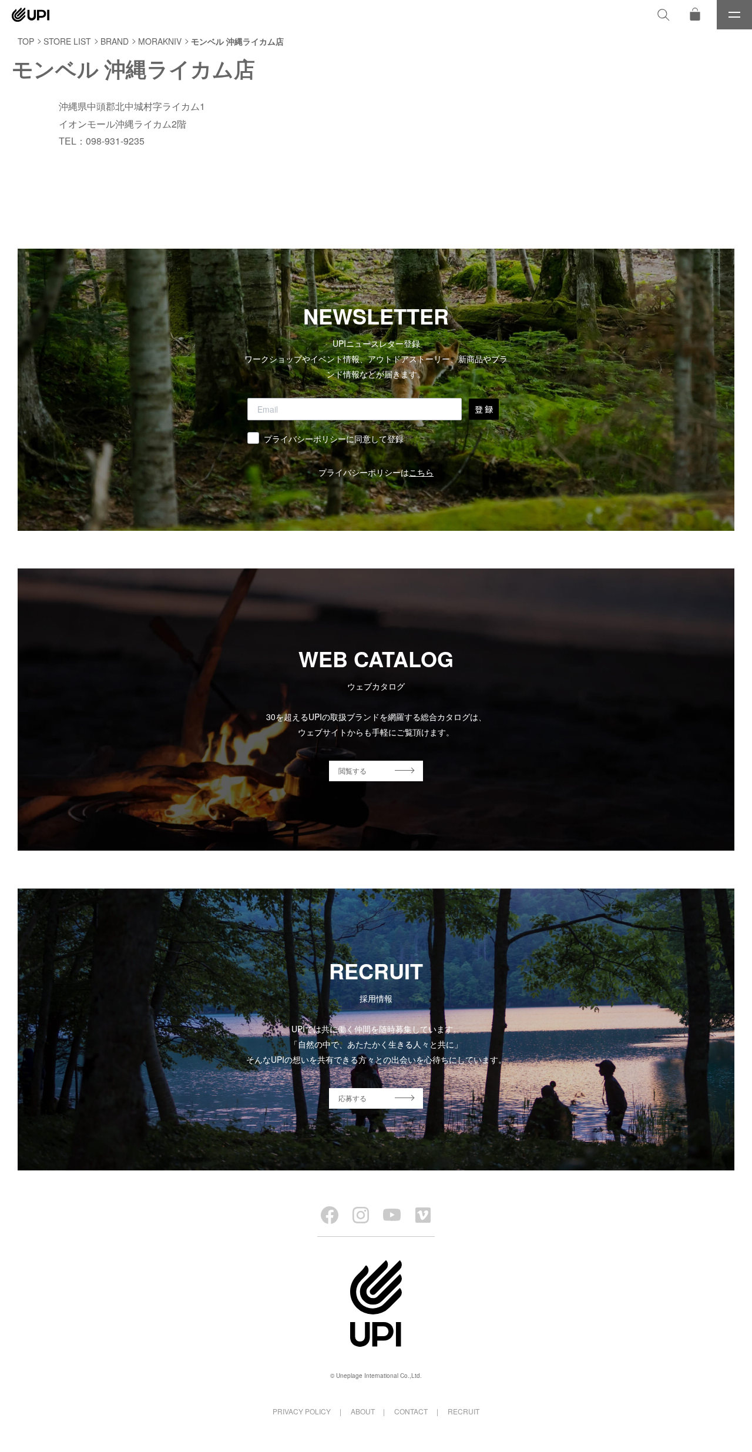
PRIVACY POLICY (302, 1411)
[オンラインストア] (695, 14)
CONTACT (411, 1411)
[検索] (663, 14)
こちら (421, 472)
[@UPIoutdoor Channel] (391, 1215)
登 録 (484, 409)
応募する (352, 1098)
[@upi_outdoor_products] (360, 1215)
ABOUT (363, 1411)
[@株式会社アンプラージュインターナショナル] (423, 1215)
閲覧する (352, 770)
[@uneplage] (329, 1215)
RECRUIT (463, 1411)
